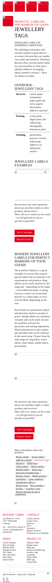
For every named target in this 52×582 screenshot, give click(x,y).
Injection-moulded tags (27, 473)
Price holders (37, 485)
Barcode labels (8, 545)
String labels (38, 457)
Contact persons (33, 519)
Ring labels (7, 557)
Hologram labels (9, 550)
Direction (30, 523)
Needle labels (22, 469)
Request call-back (34, 531)
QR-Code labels (9, 555)
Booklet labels (8, 547)
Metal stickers (39, 476)
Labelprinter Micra (25, 482)
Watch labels (37, 466)
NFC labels (7, 552)
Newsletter (31, 528)
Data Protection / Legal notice (15, 574)
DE (44, 575)
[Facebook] (7, 578)
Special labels (8, 560)
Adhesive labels (24, 460)
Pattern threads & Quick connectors (27, 493)
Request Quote (24, 239)
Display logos (23, 476)
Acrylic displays (9, 543)
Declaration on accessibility (38, 533)
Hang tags (37, 469)
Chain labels (22, 466)
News (29, 526)
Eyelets (19, 488)
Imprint (32, 574)
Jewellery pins (33, 488)
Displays (20, 463)
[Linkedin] (4, 578)
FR (49, 575)
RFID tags (32, 463)
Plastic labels (22, 457)
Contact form (32, 521)
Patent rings (22, 485)
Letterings (21, 479)
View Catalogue (24, 232)
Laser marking (36, 479)
